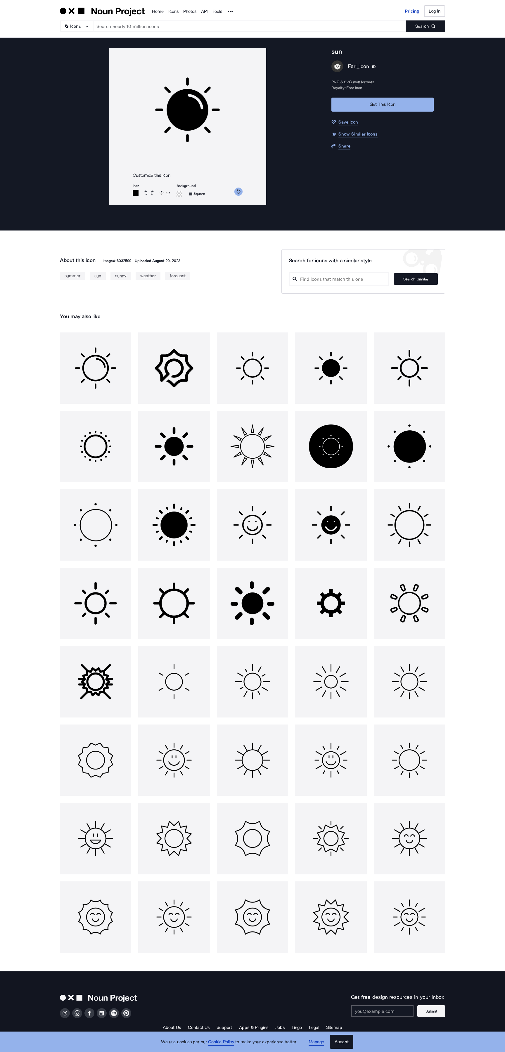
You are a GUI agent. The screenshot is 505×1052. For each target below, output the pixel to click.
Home (158, 11)
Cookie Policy (221, 1041)
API (204, 11)
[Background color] (179, 193)
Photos (189, 11)
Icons (173, 11)
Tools (217, 11)
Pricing (412, 11)
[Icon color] (135, 193)
